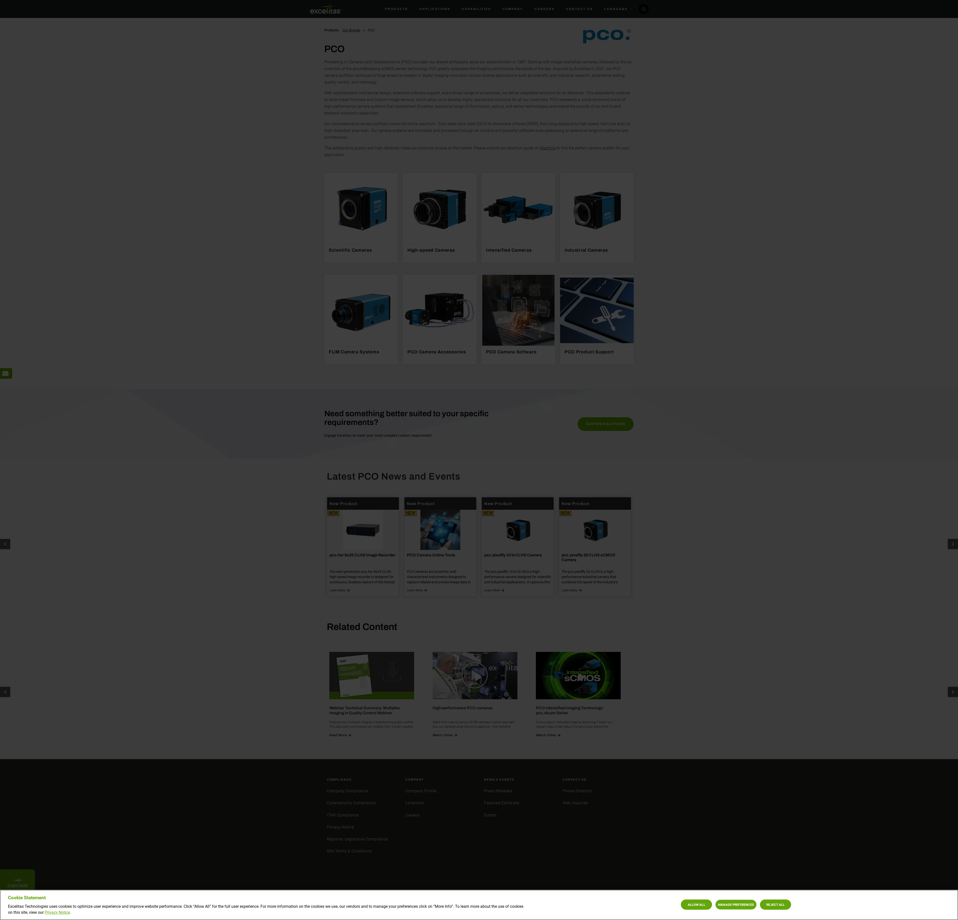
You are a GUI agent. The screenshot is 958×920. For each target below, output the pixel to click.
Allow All (696, 904)
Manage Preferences (736, 904)
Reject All (775, 904)
